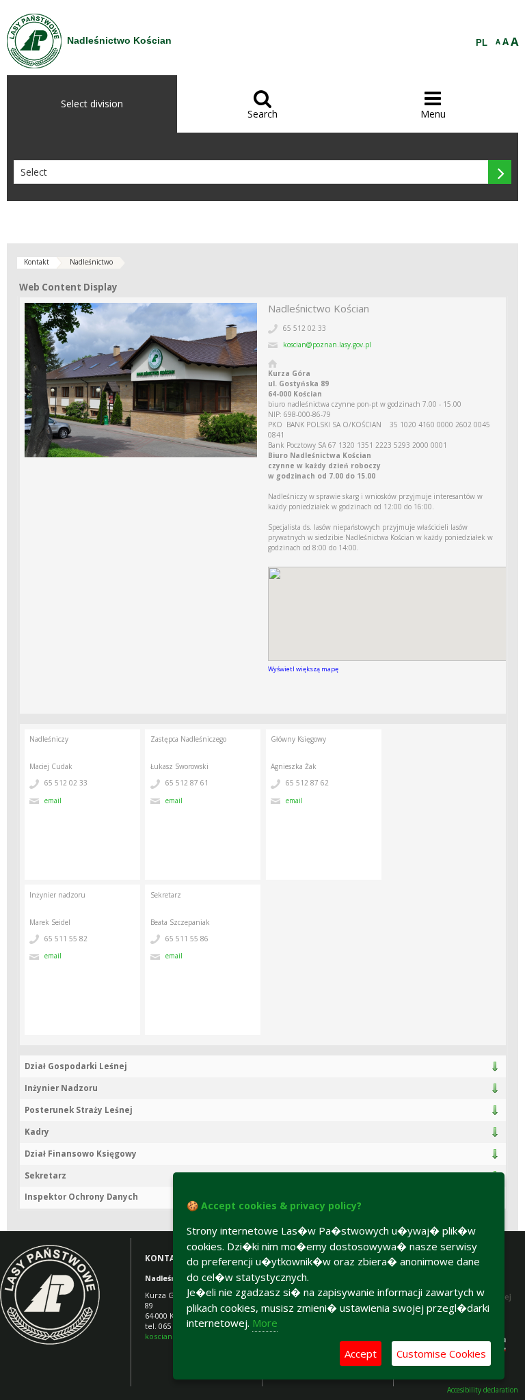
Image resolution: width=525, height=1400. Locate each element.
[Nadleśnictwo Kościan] (34, 41)
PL (481, 43)
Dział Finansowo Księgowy (81, 1153)
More (265, 1323)
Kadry (37, 1132)
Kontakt (36, 262)
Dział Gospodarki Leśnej (76, 1066)
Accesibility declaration (482, 1390)
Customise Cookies (441, 1353)
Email (53, 800)
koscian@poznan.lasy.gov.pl (327, 344)
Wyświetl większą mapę (303, 668)
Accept (361, 1353)
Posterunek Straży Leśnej (79, 1110)
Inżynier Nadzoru (61, 1088)
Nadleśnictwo (91, 262)
